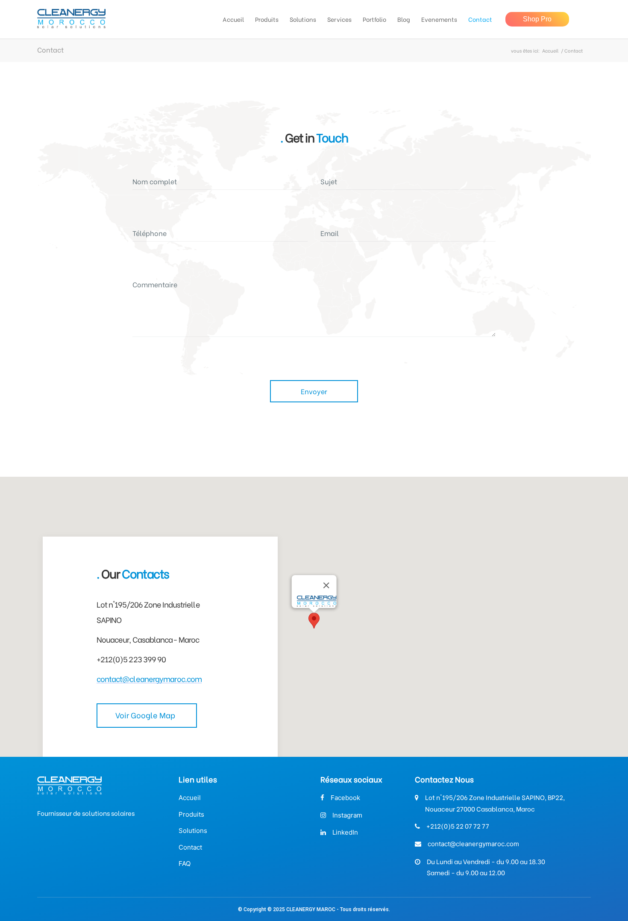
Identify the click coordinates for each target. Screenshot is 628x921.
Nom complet (154, 181)
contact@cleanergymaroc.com (149, 678)
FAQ (185, 863)
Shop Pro (537, 19)
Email (329, 233)
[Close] (326, 585)
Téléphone (149, 233)
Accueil (550, 50)
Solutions (193, 831)
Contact (190, 847)
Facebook (345, 798)
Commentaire (154, 284)
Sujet (328, 181)
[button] (314, 621)
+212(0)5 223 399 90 (131, 658)
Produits (191, 814)
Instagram (347, 815)
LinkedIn (345, 832)
